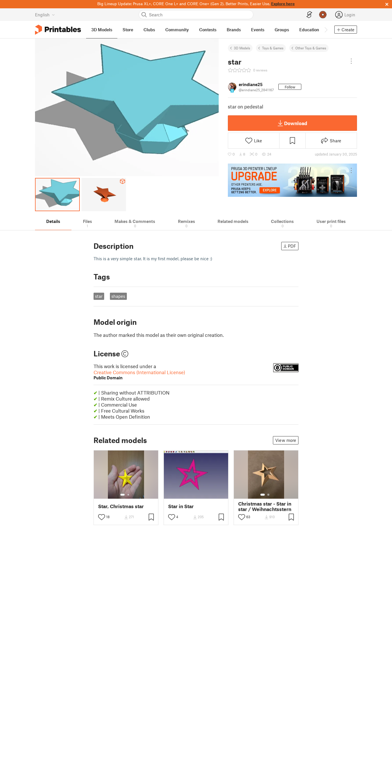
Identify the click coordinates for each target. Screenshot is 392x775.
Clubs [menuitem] (149, 29)
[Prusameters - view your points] (323, 14)
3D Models (242, 48)
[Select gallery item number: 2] (128, 495)
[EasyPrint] (309, 15)
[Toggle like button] (101, 517)
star (98, 296)
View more (285, 440)
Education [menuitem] (309, 29)
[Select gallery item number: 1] (122, 495)
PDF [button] (292, 245)
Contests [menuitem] (207, 29)
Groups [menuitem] (282, 29)
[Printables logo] (58, 30)
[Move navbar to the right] (325, 29)
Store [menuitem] (128, 29)
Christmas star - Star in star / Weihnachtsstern (264, 506)
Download (295, 123)
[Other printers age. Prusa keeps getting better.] (292, 180)
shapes (118, 296)
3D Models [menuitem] (101, 29)
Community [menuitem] (177, 29)
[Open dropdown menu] (351, 61)
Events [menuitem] (257, 29)
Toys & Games (273, 48)
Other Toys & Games (310, 48)
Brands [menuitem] (234, 29)
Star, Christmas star (121, 506)
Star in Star (181, 506)
